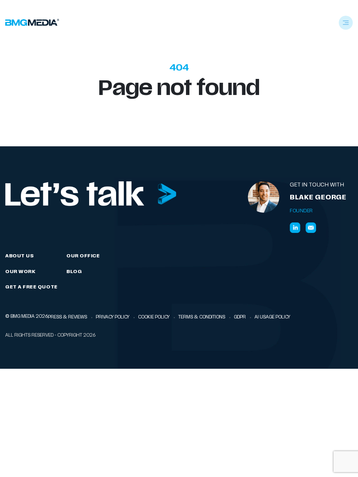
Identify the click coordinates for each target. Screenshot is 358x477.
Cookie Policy (154, 317)
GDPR (240, 317)
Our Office (83, 256)
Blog (74, 272)
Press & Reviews (67, 317)
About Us (19, 256)
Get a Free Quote (31, 287)
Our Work (20, 272)
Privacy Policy (112, 317)
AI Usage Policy (272, 317)
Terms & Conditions (201, 317)
